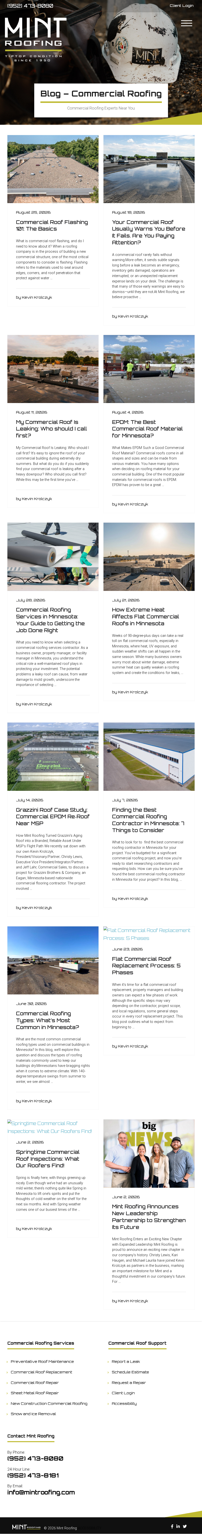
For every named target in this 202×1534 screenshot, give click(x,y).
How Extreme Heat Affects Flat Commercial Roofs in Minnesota (145, 616)
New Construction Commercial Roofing (49, 1403)
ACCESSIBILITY (89, 1528)
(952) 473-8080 (30, 6)
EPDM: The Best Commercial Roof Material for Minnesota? (147, 429)
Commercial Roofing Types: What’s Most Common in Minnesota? (47, 1020)
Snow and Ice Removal (33, 1413)
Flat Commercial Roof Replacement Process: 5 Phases (146, 966)
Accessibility (124, 1403)
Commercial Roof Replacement (41, 1372)
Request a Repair (129, 1382)
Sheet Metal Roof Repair (35, 1393)
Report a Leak (126, 1361)
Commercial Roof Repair (35, 1382)
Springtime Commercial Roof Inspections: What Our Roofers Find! (48, 1159)
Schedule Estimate (130, 1372)
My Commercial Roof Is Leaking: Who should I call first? (51, 429)
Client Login (123, 1393)
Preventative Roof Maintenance (42, 1361)
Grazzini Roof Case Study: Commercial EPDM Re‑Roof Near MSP (53, 816)
